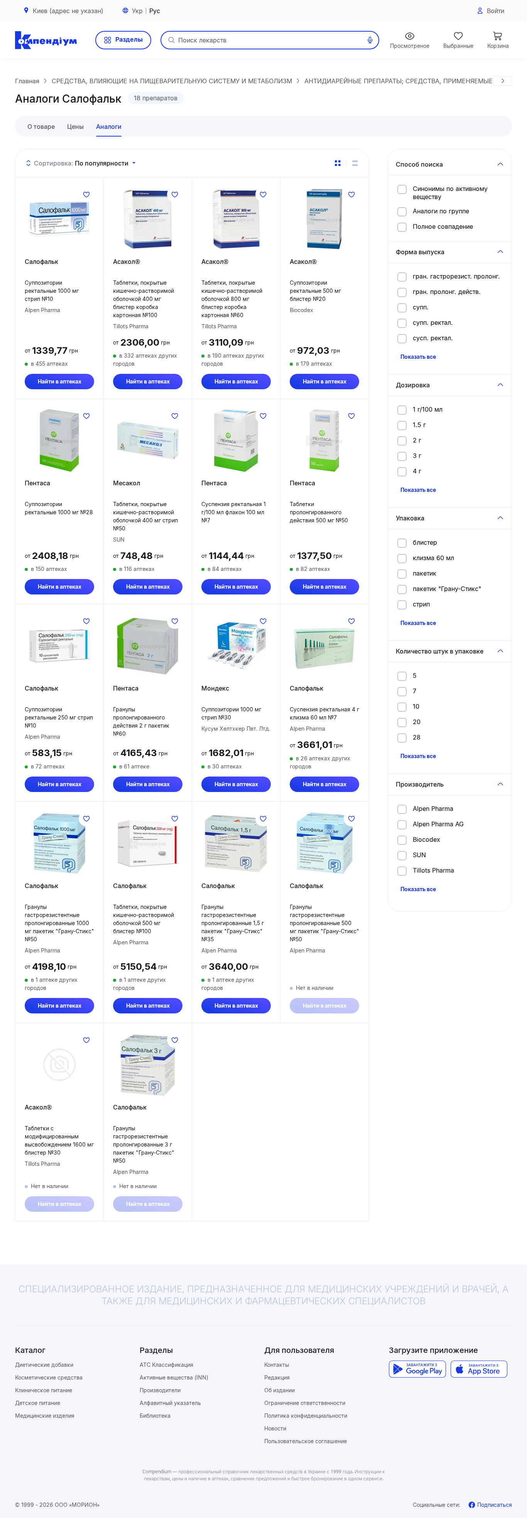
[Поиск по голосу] (370, 40)
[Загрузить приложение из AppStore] (479, 1369)
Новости (275, 1428)
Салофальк (41, 261)
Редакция (277, 1377)
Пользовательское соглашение (305, 1441)
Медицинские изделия (44, 1415)
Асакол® (126, 261)
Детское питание (37, 1403)
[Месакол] (147, 440)
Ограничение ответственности (304, 1403)
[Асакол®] (147, 219)
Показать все (418, 356)
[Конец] (502, 81)
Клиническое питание (43, 1390)
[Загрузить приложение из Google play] (417, 1369)
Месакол (126, 483)
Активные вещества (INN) (174, 1377)
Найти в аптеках (59, 381)
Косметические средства (49, 1377)
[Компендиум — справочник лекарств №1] (46, 40)
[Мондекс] (236, 645)
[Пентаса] (59, 440)
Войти (495, 11)
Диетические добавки (44, 1364)
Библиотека (155, 1415)
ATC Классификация (166, 1364)
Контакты (276, 1364)
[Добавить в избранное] (86, 194)
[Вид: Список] (355, 163)
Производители (160, 1390)
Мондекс (215, 688)
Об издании (279, 1390)
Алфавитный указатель (170, 1403)
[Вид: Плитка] (337, 163)
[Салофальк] (59, 219)
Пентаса (37, 483)
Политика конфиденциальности (305, 1415)
